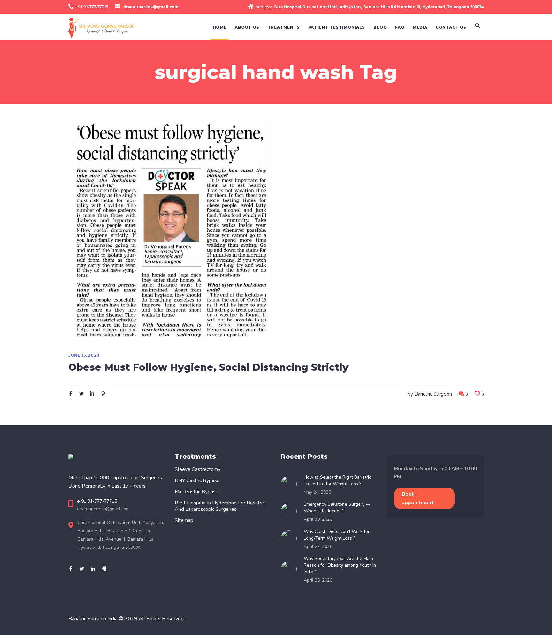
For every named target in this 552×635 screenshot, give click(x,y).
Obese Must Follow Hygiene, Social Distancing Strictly (208, 367)
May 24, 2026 (317, 492)
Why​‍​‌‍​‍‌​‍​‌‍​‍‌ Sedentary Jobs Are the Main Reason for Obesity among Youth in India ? (340, 565)
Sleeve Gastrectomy (197, 469)
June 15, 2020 (84, 355)
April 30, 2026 (318, 519)
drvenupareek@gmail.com (151, 7)
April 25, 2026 (318, 580)
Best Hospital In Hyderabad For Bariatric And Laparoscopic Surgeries (219, 506)
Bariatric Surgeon (433, 393)
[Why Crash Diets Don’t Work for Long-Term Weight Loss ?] (291, 538)
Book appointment (417, 498)
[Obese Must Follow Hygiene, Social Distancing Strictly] (170, 229)
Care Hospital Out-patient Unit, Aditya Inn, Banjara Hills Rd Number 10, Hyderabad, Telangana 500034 (378, 7)
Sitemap (184, 520)
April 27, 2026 (318, 546)
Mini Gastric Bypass (196, 491)
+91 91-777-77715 (92, 7)
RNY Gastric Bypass (197, 480)
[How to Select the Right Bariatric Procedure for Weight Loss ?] (291, 484)
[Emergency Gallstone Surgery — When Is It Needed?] (291, 511)
